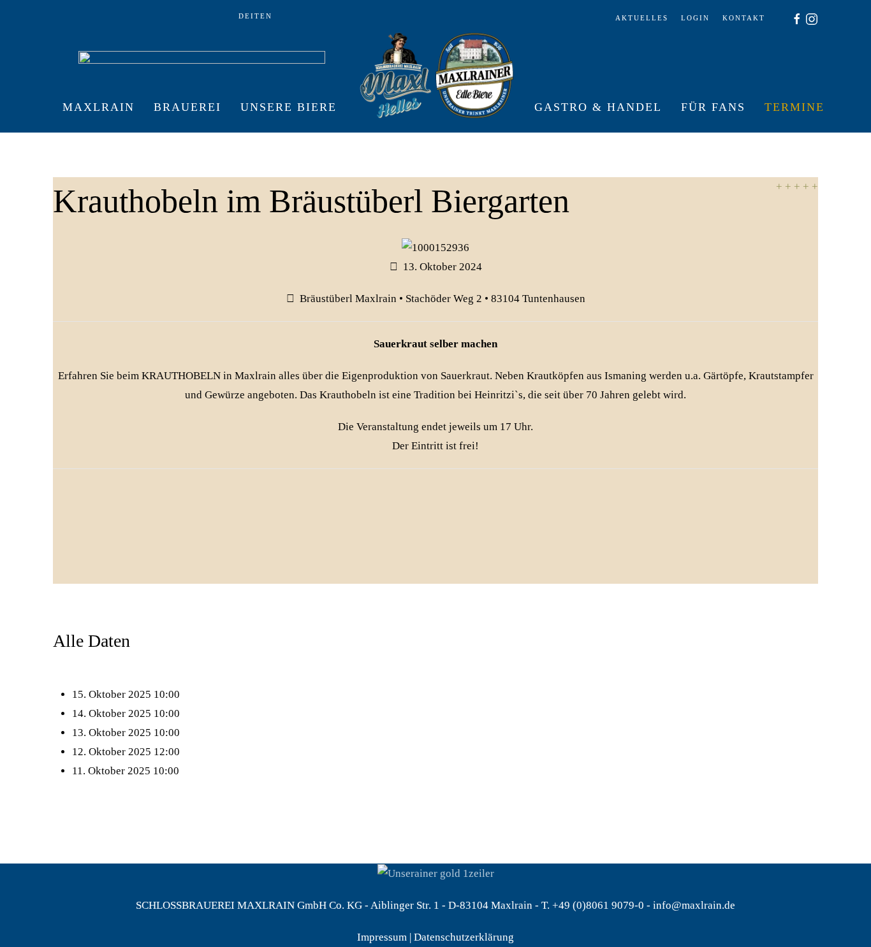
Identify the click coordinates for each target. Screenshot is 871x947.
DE (244, 16)
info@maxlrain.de (694, 905)
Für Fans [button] (713, 107)
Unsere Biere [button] (288, 107)
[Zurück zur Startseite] (435, 107)
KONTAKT (743, 18)
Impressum (382, 937)
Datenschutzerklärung (464, 937)
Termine (794, 107)
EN (266, 16)
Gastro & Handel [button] (598, 107)
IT (255, 16)
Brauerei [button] (187, 107)
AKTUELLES (641, 18)
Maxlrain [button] (98, 107)
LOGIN (695, 18)
